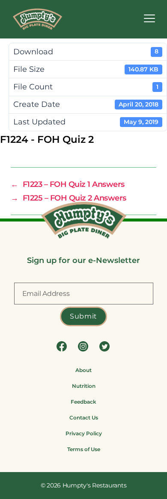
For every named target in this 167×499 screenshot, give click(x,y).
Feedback (83, 402)
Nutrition (83, 386)
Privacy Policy (84, 433)
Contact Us (83, 417)
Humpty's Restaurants (95, 485)
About (83, 370)
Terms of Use (83, 449)
